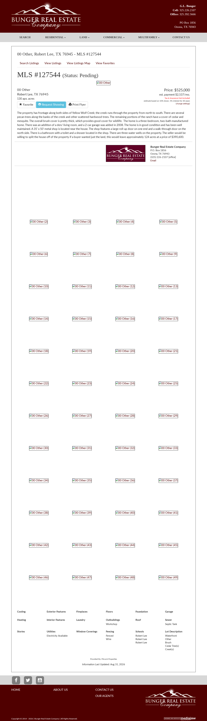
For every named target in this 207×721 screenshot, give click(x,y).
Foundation (142, 612)
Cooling (21, 612)
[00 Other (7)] (82, 254)
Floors (109, 612)
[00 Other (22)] (39, 383)
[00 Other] (103, 82)
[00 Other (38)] (39, 512)
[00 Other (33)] (168, 448)
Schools (140, 631)
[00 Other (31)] (82, 448)
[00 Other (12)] (125, 286)
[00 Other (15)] (82, 318)
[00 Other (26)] (39, 415)
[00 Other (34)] (39, 480)
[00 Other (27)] (82, 415)
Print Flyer (79, 104)
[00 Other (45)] (168, 545)
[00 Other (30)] (39, 448)
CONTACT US (104, 689)
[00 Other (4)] (125, 221)
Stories (21, 631)
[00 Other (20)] (125, 351)
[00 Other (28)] (125, 415)
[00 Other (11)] (82, 286)
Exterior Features (56, 612)
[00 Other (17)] (168, 318)
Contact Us (181, 37)
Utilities (51, 631)
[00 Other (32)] (125, 448)
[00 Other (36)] (125, 480)
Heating (21, 620)
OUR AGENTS (104, 696)
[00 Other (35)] (82, 480)
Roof (138, 620)
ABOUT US (60, 689)
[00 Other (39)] (82, 512)
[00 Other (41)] (168, 512)
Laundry (80, 620)
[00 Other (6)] (39, 254)
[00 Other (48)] (125, 577)
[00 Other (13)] (168, 286)
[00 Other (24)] (125, 383)
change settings (182, 104)
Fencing (110, 631)
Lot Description (173, 631)
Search (24, 37)
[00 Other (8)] (125, 254)
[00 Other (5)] (168, 221)
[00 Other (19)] (82, 351)
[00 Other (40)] (125, 512)
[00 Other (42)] (39, 545)
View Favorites (105, 63)
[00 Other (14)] (39, 318)
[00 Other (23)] (82, 383)
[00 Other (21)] (168, 351)
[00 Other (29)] (168, 415)
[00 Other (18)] (39, 351)
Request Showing (52, 104)
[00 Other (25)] (168, 383)
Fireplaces (81, 612)
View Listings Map (78, 63)
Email (153, 160)
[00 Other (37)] (168, 480)
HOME (15, 689)
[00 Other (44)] (125, 545)
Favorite (27, 104)
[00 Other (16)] (125, 318)
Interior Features (56, 620)
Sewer (168, 620)
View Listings (52, 63)
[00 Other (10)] (39, 286)
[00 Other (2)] (39, 221)
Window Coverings (86, 631)
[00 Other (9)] (168, 254)
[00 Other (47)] (82, 577)
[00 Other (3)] (82, 221)
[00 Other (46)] (39, 577)
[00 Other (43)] (82, 545)
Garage (169, 612)
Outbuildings (113, 620)
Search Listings (29, 63)
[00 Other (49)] (168, 577)
